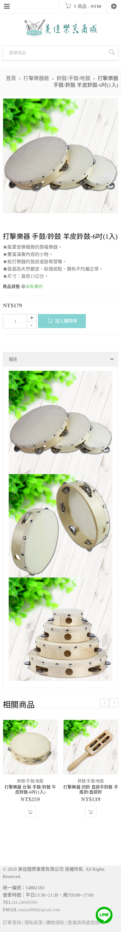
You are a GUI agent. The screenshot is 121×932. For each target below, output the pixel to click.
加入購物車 (66, 321)
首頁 (11, 78)
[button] (30, 811)
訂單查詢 (12, 922)
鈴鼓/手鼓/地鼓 (73, 78)
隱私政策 (33, 922)
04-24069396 (25, 902)
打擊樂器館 (36, 78)
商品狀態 (11, 286)
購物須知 (55, 922)
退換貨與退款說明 (86, 922)
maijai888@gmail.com (39, 909)
